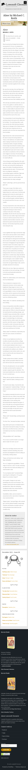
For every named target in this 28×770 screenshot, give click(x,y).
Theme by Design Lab (20, 766)
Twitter (3, 733)
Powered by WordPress (7, 766)
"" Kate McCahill (10, 620)
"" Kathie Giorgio (9, 571)
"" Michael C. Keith (7, 578)
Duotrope (4, 739)
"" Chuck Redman (9, 594)
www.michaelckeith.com (12, 544)
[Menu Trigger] (25, 2)
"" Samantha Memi (9, 591)
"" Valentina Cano (8, 607)
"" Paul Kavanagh (8, 574)
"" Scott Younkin (9, 597)
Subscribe (3, 743)
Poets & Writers (5, 736)
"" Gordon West (10, 581)
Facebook (4, 729)
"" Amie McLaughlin (10, 623)
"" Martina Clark (8, 617)
